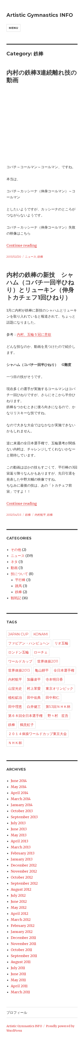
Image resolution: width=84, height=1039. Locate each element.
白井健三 (34, 707)
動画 (14, 568)
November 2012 (24, 871)
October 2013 (22, 811)
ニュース (30, 256)
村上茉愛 (34, 688)
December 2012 (24, 865)
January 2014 (22, 805)
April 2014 (19, 793)
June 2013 (19, 829)
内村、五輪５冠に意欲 (34, 334)
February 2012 (22, 925)
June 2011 (18, 974)
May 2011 (18, 980)
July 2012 (18, 895)
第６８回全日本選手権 (25, 716)
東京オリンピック (59, 688)
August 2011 (21, 962)
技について (19, 574)
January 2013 (22, 859)
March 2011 (20, 992)
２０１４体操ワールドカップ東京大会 (37, 734)
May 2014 (18, 787)
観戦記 (16, 598)
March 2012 (21, 919)
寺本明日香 (54, 679)
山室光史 (15, 688)
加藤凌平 (34, 679)
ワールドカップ (20, 661)
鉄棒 (40, 256)
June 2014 (19, 781)
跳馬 (18, 586)
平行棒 (20, 580)
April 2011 (19, 986)
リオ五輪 (61, 643)
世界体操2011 (47, 661)
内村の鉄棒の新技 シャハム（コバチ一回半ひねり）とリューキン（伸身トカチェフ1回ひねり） (40, 286)
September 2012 (24, 883)
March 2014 (21, 799)
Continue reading (21, 245)
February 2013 (22, 853)
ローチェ (41, 652)
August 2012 (21, 889)
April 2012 (19, 913)
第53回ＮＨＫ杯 (58, 707)
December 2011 (23, 938)
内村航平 (40, 514)
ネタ (14, 561)
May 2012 (18, 907)
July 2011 (18, 968)
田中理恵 (15, 707)
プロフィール (16, 1013)
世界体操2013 (19, 670)
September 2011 (24, 956)
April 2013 (19, 841)
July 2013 (18, 823)
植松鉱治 (15, 698)
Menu (13, 28)
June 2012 (19, 901)
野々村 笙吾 (58, 716)
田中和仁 (52, 698)
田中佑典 (34, 698)
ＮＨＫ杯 (15, 743)
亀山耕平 (42, 670)
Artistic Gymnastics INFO (39, 15)
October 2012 (22, 877)
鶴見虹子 (27, 725)
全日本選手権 (64, 670)
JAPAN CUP (18, 634)
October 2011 (21, 950)
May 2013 (18, 835)
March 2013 (21, 847)
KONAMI (40, 634)
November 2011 (23, 944)
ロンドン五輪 (18, 652)
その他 (16, 549)
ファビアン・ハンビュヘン (29, 643)
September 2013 (24, 817)
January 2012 (22, 931)
